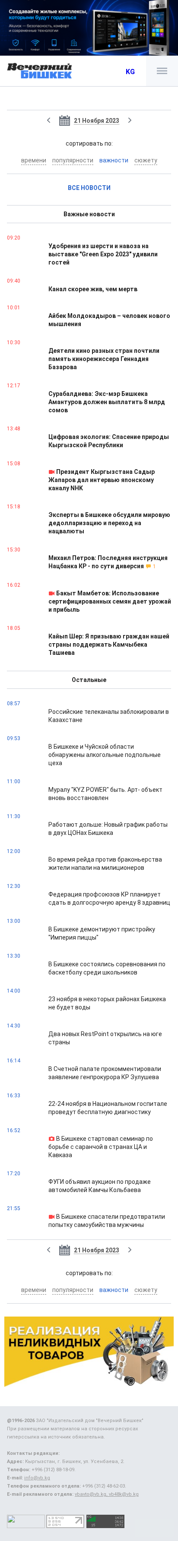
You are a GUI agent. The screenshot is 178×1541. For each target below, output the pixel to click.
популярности (72, 160)
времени (33, 160)
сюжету (145, 160)
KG (130, 72)
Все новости (89, 187)
